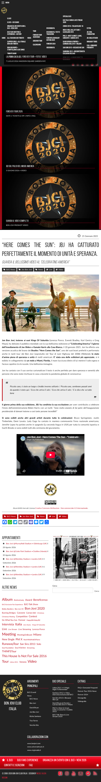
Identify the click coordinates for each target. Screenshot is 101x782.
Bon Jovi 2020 (35, 608)
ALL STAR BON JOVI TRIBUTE (15, 38)
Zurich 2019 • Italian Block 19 (73, 26)
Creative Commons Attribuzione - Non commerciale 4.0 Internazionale (61, 508)
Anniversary (19, 600)
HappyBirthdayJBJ (33, 620)
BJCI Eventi (31, 692)
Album (7, 599)
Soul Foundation (8, 648)
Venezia (22, 662)
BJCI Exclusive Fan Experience (12, 604)
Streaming (31, 648)
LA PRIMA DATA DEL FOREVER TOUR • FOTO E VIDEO (26, 56)
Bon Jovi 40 (19, 609)
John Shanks (27, 625)
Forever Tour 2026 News (37, 36)
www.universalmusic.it (35, 747)
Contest (33, 616)
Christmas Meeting (8, 616)
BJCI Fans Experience (27, 760)
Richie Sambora (35, 716)
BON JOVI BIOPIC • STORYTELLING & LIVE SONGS (16, 48)
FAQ (31, 765)
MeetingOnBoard (24, 635)
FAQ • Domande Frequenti (92, 46)
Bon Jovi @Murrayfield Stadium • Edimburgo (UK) (26, 544)
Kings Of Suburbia (38, 625)
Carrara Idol (31, 613)
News (29, 38)
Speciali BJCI (67, 16)
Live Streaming (24, 629)
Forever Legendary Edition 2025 (53, 39)
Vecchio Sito (34, 725)
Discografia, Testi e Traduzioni (53, 33)
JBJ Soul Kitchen (92, 38)
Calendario (37, 44)
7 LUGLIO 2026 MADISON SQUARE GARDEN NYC (26, 61)
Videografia (50, 47)
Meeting (9, 634)
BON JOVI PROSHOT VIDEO (17, 225)
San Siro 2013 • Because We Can (73, 47)
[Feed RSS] (98, 64)
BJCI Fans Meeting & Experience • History (14, 33)
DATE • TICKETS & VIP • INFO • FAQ (20, 116)
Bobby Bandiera (8, 609)
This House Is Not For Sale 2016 (24, 656)
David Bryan (34, 707)
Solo (39, 644)
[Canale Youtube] (75, 773)
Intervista (8, 624)
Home (4, 38)
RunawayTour (10, 643)
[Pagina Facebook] (61, 773)
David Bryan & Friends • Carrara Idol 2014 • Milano (72, 42)
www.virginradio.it (34, 750)
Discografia (50, 28)
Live (50, 270)
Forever (21, 620)
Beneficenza (40, 600)
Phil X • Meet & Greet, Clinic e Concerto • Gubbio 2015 (62, 709)
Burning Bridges (9, 613)
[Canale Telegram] (89, 773)
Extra (89, 28)
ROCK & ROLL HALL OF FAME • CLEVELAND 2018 (72, 31)
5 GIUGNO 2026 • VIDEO (16, 170)
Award (28, 600)
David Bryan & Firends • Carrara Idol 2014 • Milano (62, 704)
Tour (34, 31)
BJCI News (10, 270)
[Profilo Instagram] (68, 773)
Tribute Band (11, 53)
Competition (22, 616)
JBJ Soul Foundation (91, 33)
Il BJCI (9, 18)
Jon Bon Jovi (27, 270)
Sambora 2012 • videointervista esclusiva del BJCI (74, 52)
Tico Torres (34, 721)
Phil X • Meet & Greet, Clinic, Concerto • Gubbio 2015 (72, 37)
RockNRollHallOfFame (32, 640)
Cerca (54, 586)
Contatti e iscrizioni (14, 765)
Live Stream (12, 629)
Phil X (19, 639)
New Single (8, 639)
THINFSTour (9, 651)
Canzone (21, 613)
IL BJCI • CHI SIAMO (13, 22)
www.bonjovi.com (34, 743)
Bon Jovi (33, 703)
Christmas (40, 613)
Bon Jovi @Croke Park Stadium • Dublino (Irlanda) (26, 551)
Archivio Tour (37, 41)
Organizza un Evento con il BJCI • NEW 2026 (16, 27)
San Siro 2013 (27, 644)
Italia (18, 624)
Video (61, 270)
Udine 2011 (14, 662)
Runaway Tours (92, 41)
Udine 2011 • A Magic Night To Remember (60, 688)
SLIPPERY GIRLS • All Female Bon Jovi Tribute (16, 42)
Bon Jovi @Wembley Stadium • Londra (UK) (24, 559)
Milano (37, 634)
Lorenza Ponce (38, 629)
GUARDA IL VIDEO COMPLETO (17, 220)
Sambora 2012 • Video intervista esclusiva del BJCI (62, 693)
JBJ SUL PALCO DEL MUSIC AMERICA (20, 166)
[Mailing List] (81, 773)
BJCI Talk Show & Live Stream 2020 (72, 21)
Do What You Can (9, 620)
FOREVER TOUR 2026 (14, 111)
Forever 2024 (50, 44)
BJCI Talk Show (31, 604)
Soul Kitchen (20, 648)
